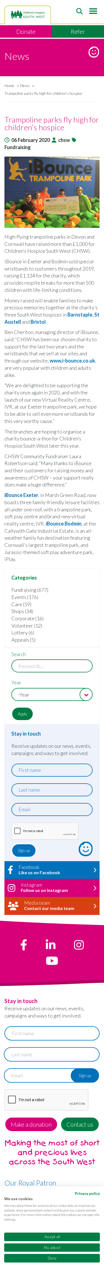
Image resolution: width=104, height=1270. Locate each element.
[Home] (28, 14)
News (25, 85)
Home (9, 85)
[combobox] (52, 694)
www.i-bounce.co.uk (72, 361)
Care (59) (21, 604)
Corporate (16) (27, 618)
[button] (52, 192)
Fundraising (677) (29, 590)
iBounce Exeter (21, 495)
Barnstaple (79, 315)
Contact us (80, 1124)
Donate (25, 31)
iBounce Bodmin (64, 524)
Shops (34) (22, 611)
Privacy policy (87, 1193)
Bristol (38, 322)
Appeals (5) (23, 640)
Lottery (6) (22, 632)
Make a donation (31, 1124)
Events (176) (24, 597)
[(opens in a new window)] (23, 945)
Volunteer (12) (26, 626)
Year (16, 682)
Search (18, 654)
